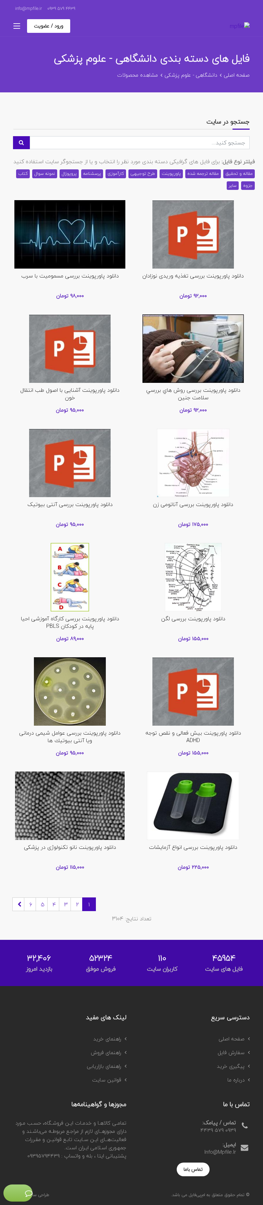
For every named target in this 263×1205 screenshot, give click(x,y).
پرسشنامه (92, 173)
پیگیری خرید (231, 1066)
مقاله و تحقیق (239, 173)
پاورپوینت (171, 173)
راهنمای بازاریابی (104, 1066)
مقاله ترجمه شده (203, 173)
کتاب (23, 173)
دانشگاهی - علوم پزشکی (191, 74)
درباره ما (236, 1079)
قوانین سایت (106, 1079)
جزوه (248, 185)
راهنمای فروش (106, 1052)
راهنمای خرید (107, 1038)
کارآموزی (116, 173)
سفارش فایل (231, 1052)
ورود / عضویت (48, 26)
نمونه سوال (44, 173)
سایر (233, 185)
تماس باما (193, 1169)
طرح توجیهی (142, 173)
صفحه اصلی (237, 74)
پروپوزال (69, 173)
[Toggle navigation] (16, 26)
